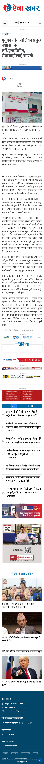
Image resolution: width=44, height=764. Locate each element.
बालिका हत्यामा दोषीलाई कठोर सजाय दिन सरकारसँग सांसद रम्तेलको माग (24, 467)
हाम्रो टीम (5, 753)
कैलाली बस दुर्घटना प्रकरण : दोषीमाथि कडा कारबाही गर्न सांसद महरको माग (23, 440)
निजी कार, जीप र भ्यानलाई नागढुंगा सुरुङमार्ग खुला (22, 651)
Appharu (23, 761)
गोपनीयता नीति (25, 753)
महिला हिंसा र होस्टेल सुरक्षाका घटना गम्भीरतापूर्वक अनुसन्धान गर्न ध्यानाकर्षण (24, 454)
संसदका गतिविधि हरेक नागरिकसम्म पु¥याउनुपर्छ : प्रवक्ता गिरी (23, 479)
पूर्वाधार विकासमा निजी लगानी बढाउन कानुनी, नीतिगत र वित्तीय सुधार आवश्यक (24, 492)
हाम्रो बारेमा (14, 753)
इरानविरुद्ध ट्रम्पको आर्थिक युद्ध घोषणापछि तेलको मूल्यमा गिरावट (21, 683)
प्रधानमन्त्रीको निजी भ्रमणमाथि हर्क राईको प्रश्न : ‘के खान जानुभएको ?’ (22, 413)
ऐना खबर (10, 79)
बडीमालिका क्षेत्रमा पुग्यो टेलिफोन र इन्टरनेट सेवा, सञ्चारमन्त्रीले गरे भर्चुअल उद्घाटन (23, 427)
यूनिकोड (35, 753)
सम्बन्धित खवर (22, 573)
